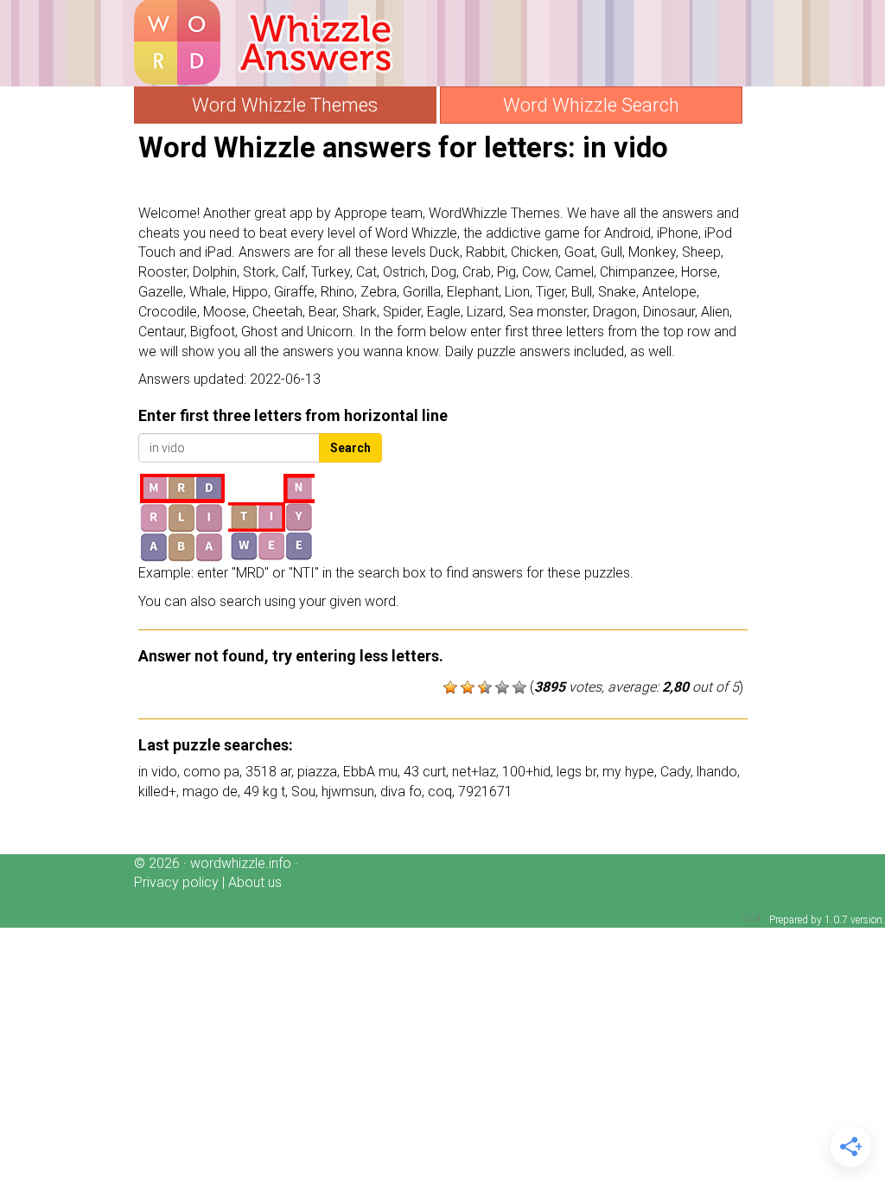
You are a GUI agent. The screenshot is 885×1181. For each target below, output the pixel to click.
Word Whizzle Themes (285, 105)
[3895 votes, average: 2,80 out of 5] (450, 687)
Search (350, 448)
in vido (157, 771)
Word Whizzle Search (591, 105)
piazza (317, 771)
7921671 (485, 791)
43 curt (425, 771)
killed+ (157, 791)
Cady (675, 771)
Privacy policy (176, 882)
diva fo (401, 791)
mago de (210, 791)
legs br (576, 771)
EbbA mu (370, 771)
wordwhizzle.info (240, 863)
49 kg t (264, 791)
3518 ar (268, 771)
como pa (211, 771)
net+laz (474, 771)
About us (255, 882)
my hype (628, 771)
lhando (717, 771)
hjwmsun (348, 791)
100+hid (526, 771)
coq (440, 791)
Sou (303, 791)
